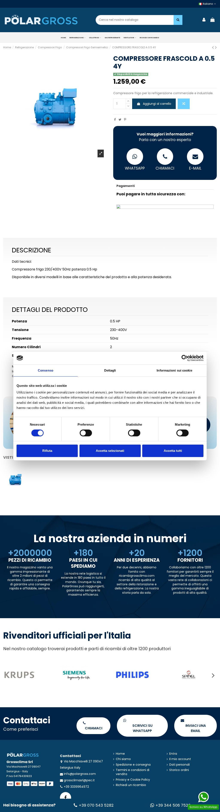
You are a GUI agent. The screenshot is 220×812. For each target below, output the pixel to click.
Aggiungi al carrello (157, 104)
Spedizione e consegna (133, 765)
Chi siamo (123, 759)
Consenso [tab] (45, 370)
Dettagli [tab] (110, 370)
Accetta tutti (173, 450)
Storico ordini (179, 770)
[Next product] (216, 47)
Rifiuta (47, 450)
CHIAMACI (165, 168)
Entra (173, 754)
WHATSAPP (135, 168)
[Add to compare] (184, 104)
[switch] (86, 433)
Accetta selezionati (110, 450)
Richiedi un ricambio (131, 785)
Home (120, 754)
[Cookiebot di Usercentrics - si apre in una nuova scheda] (184, 358)
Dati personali (179, 765)
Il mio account (180, 759)
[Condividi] (115, 119)
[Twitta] (120, 119)
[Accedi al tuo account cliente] (204, 20)
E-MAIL (195, 168)
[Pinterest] (125, 119)
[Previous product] (213, 47)
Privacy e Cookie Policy (133, 780)
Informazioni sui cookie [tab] (174, 370)
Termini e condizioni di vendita (132, 772)
